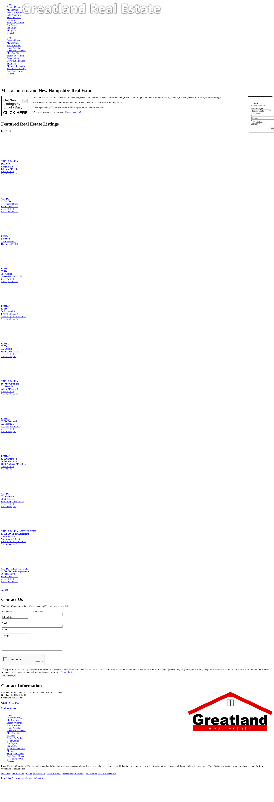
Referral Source (9, 617)
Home (9, 4)
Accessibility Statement (73, 773)
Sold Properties (14, 725)
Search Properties (15, 723)
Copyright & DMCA (35, 773)
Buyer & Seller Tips (16, 61)
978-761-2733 (12, 703)
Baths (253, 124)
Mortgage (11, 63)
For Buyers (12, 743)
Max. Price (255, 113)
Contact (10, 73)
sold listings (73, 107)
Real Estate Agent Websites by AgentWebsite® (22, 778)
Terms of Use (18, 773)
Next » (6, 590)
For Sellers (12, 746)
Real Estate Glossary (16, 68)
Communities (13, 58)
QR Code (5, 773)
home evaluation (97, 107)
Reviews (11, 735)
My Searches (13, 720)
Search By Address (15, 55)
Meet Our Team (14, 733)
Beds (253, 121)
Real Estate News (15, 71)
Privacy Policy (67, 672)
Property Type (257, 108)
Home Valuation (14, 728)
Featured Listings (14, 7)
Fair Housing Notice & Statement (101, 773)
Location (254, 103)
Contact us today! (73, 112)
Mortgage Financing (16, 66)
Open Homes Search (16, 730)
